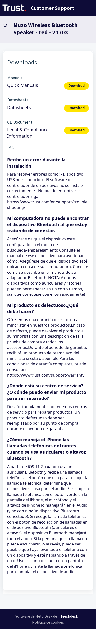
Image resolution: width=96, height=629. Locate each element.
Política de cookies (48, 622)
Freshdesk (69, 616)
